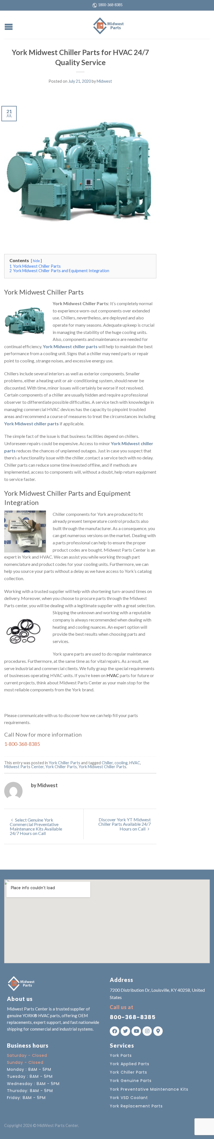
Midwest (104, 81)
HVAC (112, 675)
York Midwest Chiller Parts (102, 766)
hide (36, 260)
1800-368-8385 (110, 5)
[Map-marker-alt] (158, 1031)
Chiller (107, 762)
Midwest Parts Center (24, 766)
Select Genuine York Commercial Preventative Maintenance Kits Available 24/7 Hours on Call (36, 826)
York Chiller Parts (64, 762)
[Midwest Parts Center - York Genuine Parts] (107, 24)
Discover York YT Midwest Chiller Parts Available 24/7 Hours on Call (124, 824)
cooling (121, 762)
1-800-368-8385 (22, 744)
